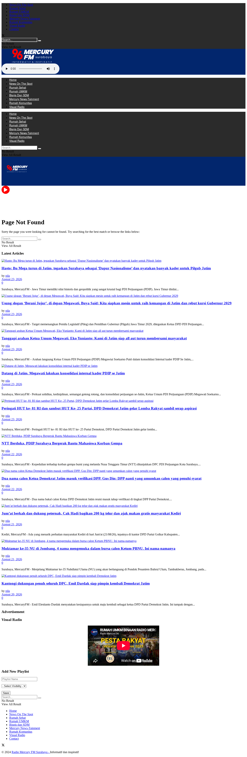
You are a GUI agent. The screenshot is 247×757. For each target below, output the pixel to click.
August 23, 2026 (12, 279)
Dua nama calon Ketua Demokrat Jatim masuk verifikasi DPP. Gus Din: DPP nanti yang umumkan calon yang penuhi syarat (101, 478)
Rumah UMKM (19, 11)
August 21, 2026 (12, 524)
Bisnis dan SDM (19, 15)
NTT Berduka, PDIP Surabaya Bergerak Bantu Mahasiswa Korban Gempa (62, 443)
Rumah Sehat (17, 8)
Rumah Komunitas (20, 22)
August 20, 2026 (12, 594)
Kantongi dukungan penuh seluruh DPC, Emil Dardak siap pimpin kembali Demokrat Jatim (76, 583)
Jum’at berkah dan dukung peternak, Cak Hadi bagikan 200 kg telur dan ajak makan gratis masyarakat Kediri (91, 513)
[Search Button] (39, 40)
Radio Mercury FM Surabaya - (31, 752)
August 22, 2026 (12, 454)
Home (13, 80)
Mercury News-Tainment (24, 18)
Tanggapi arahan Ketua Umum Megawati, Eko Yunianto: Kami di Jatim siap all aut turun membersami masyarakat (94, 338)
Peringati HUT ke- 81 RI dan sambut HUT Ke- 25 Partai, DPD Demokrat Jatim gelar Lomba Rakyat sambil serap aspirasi (99, 408)
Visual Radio (17, 25)
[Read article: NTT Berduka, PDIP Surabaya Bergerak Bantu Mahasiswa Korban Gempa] (123, 436)
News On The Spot (21, 4)
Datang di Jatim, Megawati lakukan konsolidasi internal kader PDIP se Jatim (63, 373)
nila (7, 275)
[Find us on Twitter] (3, 36)
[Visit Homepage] (33, 61)
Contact (14, 29)
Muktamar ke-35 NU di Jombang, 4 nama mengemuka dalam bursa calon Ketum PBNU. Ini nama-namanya (88, 548)
